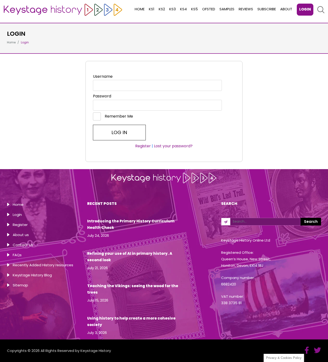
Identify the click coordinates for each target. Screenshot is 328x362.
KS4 (183, 9)
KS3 (172, 9)
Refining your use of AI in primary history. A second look (129, 256)
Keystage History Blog (32, 275)
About (286, 9)
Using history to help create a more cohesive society (131, 321)
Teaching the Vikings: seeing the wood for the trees (132, 289)
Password (102, 96)
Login (305, 9)
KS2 (162, 9)
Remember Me (118, 116)
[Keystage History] (63, 9)
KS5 (194, 9)
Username (103, 76)
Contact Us (23, 244)
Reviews (246, 9)
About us (21, 234)
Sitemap (20, 285)
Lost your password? (173, 146)
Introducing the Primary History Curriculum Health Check (131, 224)
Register (143, 146)
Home (140, 9)
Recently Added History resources (43, 264)
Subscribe (266, 9)
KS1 (151, 9)
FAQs (17, 254)
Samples (226, 9)
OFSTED (208, 9)
